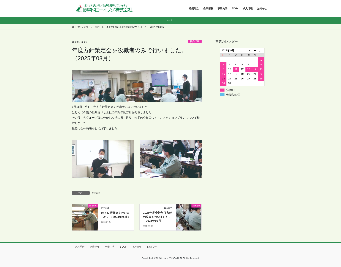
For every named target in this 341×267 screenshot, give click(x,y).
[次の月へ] (261, 50)
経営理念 (80, 246)
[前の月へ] (248, 50)
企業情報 (95, 246)
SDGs (123, 246)
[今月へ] (255, 50)
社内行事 (194, 41)
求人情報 (137, 246)
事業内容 (110, 246)
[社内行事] (85, 211)
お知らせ (152, 246)
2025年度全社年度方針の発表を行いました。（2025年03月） (157, 216)
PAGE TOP (330, 256)
